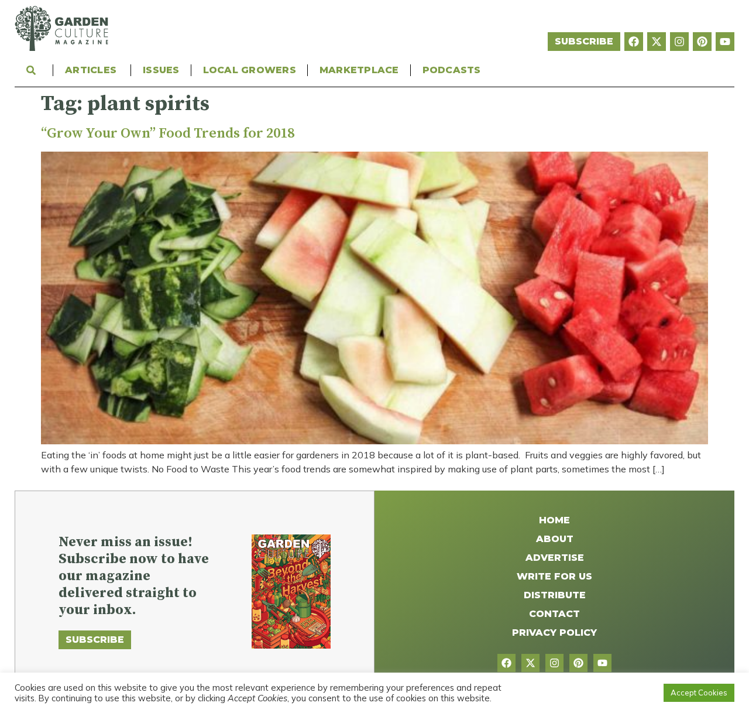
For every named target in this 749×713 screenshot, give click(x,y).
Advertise (554, 557)
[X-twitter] (656, 41)
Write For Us (554, 576)
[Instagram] (679, 41)
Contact (554, 613)
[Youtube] (725, 41)
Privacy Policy (554, 632)
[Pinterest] (702, 41)
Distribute (555, 595)
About (554, 538)
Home (554, 520)
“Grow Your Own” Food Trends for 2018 (167, 133)
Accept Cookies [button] (699, 692)
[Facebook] (633, 41)
